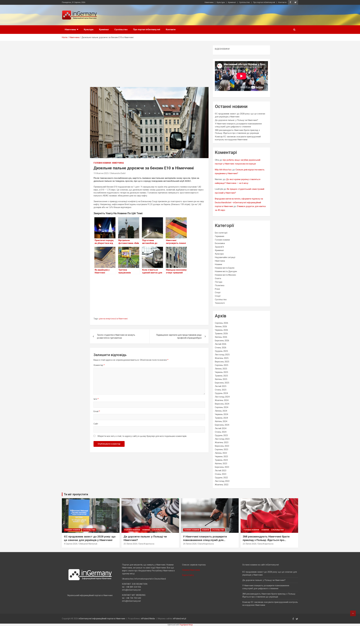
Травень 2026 (221, 333)
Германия (219, 236)
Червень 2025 (221, 372)
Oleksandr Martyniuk (88, 544)
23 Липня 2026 (249, 544)
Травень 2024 (221, 418)
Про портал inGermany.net (264, 2)
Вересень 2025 (222, 361)
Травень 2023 (221, 460)
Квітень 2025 (221, 379)
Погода (218, 282)
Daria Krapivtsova (146, 544)
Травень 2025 (221, 375)
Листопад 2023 (222, 439)
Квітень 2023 (221, 463)
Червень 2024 (221, 414)
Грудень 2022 (221, 477)
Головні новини (102, 163)
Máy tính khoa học (223, 169)
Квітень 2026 (221, 337)
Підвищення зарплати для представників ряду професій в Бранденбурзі (179, 336)
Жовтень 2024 (221, 400)
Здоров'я (219, 247)
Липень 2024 (221, 411)
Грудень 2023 (221, 435)
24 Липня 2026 (190, 544)
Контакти (282, 2)
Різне (217, 289)
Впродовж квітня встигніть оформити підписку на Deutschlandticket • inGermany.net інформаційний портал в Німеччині (239, 202)
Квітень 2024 (221, 421)
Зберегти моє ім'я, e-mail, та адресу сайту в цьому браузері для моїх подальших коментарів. (142, 436)
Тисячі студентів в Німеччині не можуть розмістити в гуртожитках (116, 336)
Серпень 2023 (221, 449)
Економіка (220, 243)
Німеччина (209, 2)
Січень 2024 (220, 432)
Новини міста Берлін (224, 268)
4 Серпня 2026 (70, 544)
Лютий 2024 (220, 428)
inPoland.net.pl (179, 618)
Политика (219, 285)
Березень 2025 (222, 382)
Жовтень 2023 (221, 442)
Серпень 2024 (221, 407)
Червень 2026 (221, 330)
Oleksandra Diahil (117, 173)
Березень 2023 (222, 467)
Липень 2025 (221, 368)
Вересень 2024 (222, 404)
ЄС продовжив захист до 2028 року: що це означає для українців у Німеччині (89, 538)
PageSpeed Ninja (186, 625)
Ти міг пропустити (76, 494)
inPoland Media (148, 618)
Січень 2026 (220, 347)
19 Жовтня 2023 (101, 173)
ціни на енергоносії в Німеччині (113, 318)
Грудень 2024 (221, 393)
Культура (221, 2)
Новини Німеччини (191, 570)
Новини (218, 264)
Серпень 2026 (221, 323)
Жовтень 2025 (221, 358)
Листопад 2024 (222, 397)
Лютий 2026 (220, 344)
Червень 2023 (221, 456)
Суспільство (244, 2)
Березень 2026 (222, 340)
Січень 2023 (220, 474)
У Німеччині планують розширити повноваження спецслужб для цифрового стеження (205, 540)
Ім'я (96, 399)
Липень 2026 (221, 326)
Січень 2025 (220, 389)
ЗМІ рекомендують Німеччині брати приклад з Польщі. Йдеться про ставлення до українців (266, 540)
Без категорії (221, 232)
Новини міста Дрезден (226, 271)
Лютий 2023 (220, 470)
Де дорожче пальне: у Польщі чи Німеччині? (236, 120)
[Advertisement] (149, 66)
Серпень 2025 (221, 365)
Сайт (96, 423)
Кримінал (232, 2)
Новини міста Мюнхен (225, 275)
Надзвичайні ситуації (225, 257)
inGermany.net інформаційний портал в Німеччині (102, 618)
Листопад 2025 (222, 354)
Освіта (218, 278)
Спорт (218, 292)
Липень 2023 (221, 453)
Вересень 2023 (222, 446)
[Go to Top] (353, 613)
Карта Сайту (188, 575)
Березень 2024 (222, 425)
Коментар (99, 365)
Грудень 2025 (221, 351)
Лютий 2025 (220, 386)
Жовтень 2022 (221, 484)
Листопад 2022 (222, 481)
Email (97, 411)
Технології (220, 303)
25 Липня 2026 (130, 544)
